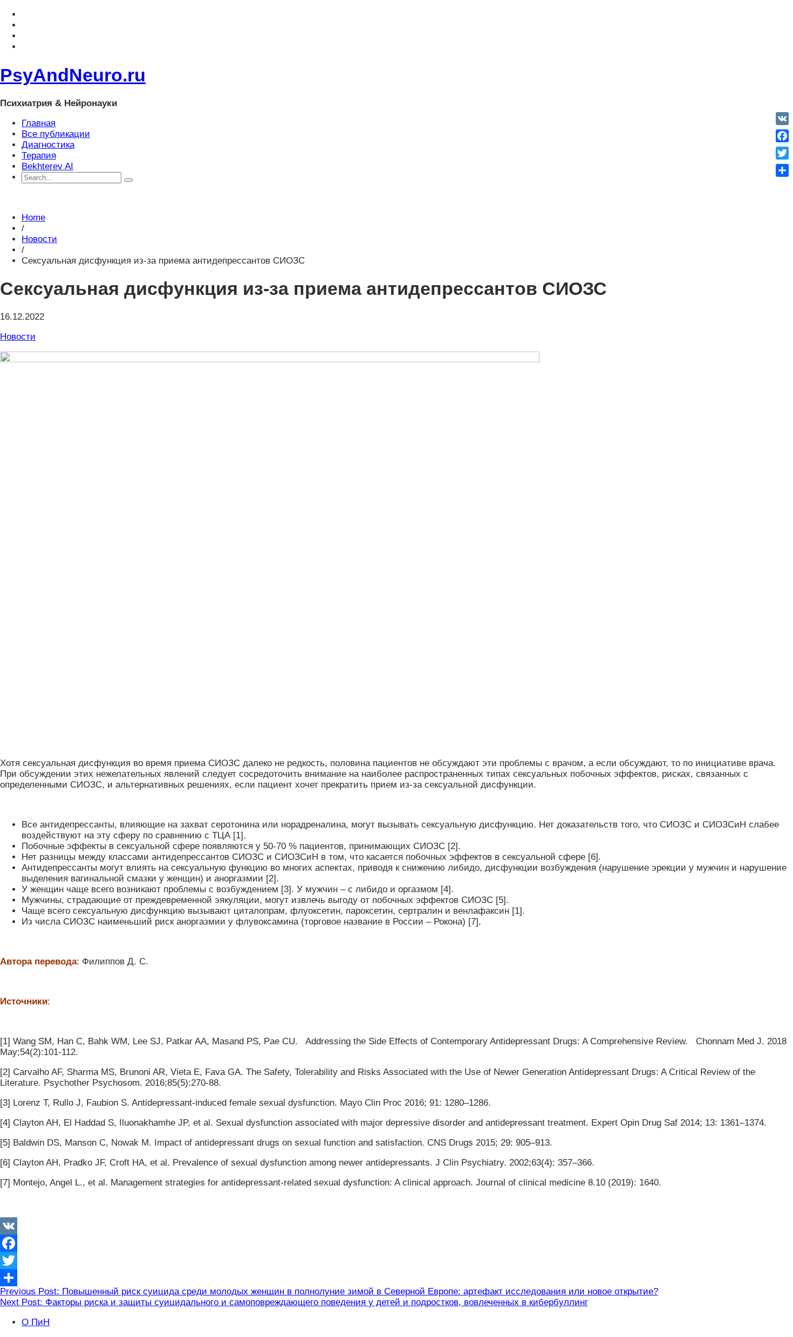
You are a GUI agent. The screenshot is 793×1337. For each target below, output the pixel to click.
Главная (39, 123)
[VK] (396, 1226)
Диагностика (48, 145)
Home (33, 217)
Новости (39, 239)
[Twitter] (396, 1260)
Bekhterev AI (47, 166)
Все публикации (56, 134)
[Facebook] (396, 1243)
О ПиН (36, 1322)
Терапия (39, 155)
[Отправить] (396, 1277)
